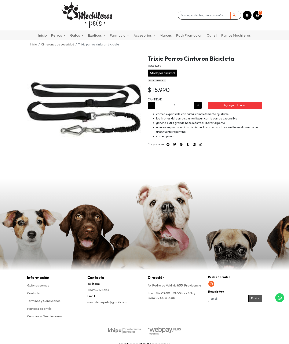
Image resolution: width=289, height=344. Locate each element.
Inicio (42, 35)
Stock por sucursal (162, 73)
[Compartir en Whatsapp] (201, 144)
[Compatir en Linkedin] (194, 144)
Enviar (255, 298)
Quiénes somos (38, 285)
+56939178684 (98, 290)
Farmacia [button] (117, 35)
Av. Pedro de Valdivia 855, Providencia (174, 285)
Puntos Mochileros (236, 35)
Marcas (166, 35)
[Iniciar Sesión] (247, 15)
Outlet (212, 35)
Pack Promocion (189, 35)
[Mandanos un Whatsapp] (279, 297)
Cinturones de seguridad (57, 44)
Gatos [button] (75, 35)
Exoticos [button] (95, 35)
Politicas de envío (39, 309)
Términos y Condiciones (44, 301)
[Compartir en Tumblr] (188, 144)
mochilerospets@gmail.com (107, 302)
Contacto (33, 293)
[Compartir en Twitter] (175, 144)
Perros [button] (56, 35)
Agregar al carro (235, 105)
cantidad (155, 99)
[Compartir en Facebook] (168, 144)
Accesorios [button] (142, 35)
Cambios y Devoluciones (44, 316)
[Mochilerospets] (101, 15)
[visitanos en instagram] (211, 284)
